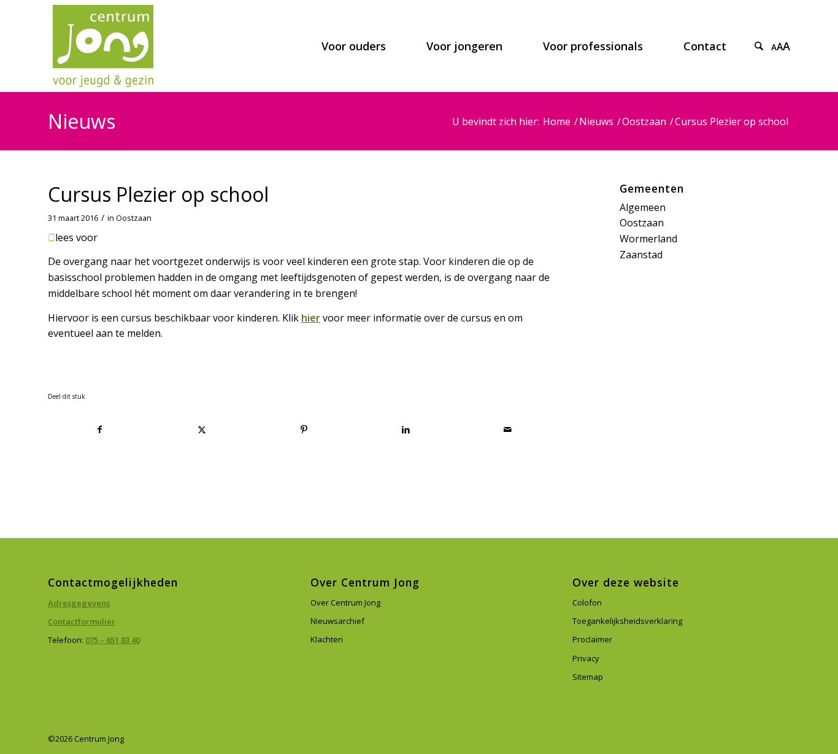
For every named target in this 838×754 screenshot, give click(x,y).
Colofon (587, 602)
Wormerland (648, 238)
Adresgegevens (79, 603)
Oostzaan (134, 218)
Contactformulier (81, 621)
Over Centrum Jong (345, 602)
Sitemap (587, 676)
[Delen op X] (201, 430)
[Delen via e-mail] (507, 430)
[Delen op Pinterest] (304, 430)
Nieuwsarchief (337, 620)
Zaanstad (641, 254)
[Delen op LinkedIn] (405, 430)
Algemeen (643, 207)
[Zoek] (759, 46)
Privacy (585, 658)
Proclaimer (592, 639)
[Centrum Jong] (103, 46)
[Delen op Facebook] (99, 430)
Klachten (326, 639)
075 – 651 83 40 (112, 639)
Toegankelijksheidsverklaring (627, 620)
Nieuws (81, 121)
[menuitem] (353, 46)
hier (310, 318)
